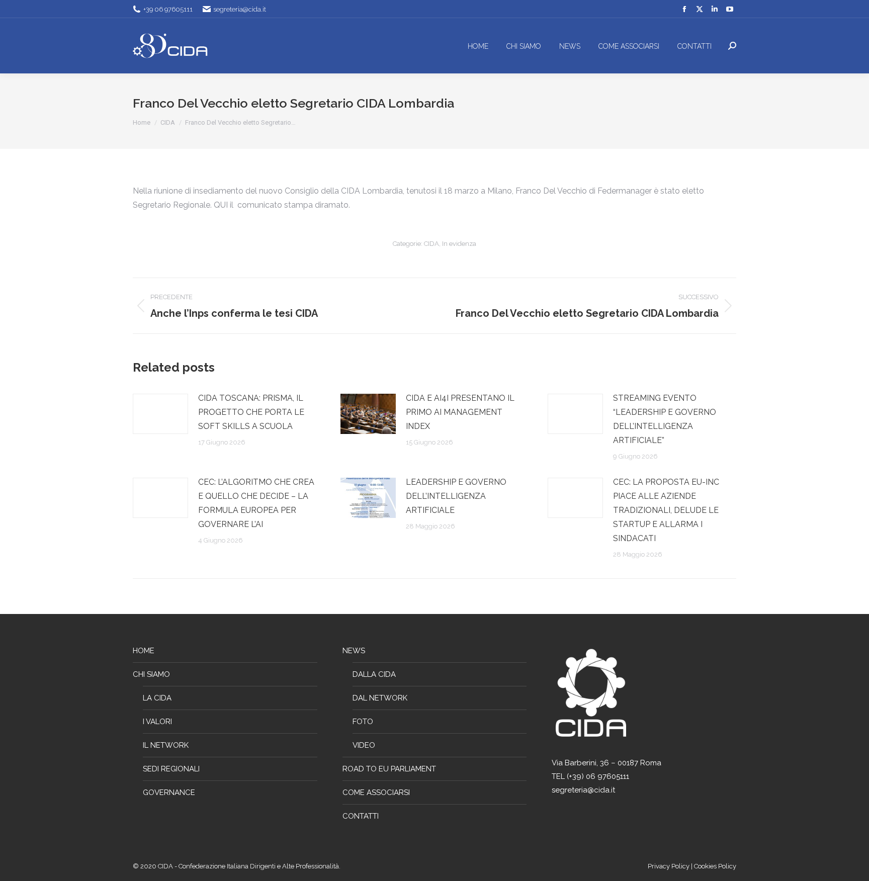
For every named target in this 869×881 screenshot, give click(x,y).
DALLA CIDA (374, 674)
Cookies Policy (715, 866)
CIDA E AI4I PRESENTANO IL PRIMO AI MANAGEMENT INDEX (460, 412)
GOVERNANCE (169, 792)
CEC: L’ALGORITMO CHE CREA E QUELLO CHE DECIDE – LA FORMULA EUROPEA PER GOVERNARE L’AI (256, 503)
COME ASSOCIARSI (376, 792)
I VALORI (157, 721)
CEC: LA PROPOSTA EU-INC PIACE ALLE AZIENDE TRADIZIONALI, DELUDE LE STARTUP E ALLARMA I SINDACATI (666, 510)
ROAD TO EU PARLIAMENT (389, 768)
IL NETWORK (166, 745)
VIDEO (364, 745)
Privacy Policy (669, 866)
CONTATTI (360, 816)
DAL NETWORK (380, 697)
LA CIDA (157, 697)
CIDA (431, 243)
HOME (143, 650)
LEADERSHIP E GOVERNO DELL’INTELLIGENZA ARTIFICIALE (456, 496)
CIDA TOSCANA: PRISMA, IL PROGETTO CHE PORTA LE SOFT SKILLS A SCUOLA (251, 412)
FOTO (363, 721)
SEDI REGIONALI (171, 768)
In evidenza (459, 243)
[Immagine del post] (160, 414)
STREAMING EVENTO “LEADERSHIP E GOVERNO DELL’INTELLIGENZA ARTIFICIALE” (664, 419)
